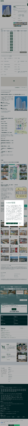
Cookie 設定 (20, 223)
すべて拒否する (15, 223)
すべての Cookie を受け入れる (9, 223)
